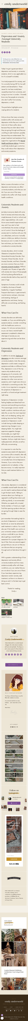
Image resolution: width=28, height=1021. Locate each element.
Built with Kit (14, 864)
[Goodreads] (15, 726)
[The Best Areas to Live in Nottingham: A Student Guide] (6, 612)
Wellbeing (20, 33)
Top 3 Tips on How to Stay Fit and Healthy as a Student (6, 606)
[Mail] (17, 726)
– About (5, 1007)
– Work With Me (19, 1007)
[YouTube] (12, 726)
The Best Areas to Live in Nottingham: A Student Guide (6, 616)
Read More (7, 707)
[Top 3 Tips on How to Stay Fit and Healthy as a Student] (6, 602)
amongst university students (10, 267)
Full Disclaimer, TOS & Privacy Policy (11, 62)
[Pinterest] (14, 726)
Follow (15, 803)
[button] (2, 4)
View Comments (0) (13, 664)
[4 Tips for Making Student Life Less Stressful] (18, 602)
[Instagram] (10, 726)
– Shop (11, 1007)
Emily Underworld (16, 4)
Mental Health (12, 33)
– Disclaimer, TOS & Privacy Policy (14, 1009)
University (4, 33)
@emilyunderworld (17, 797)
